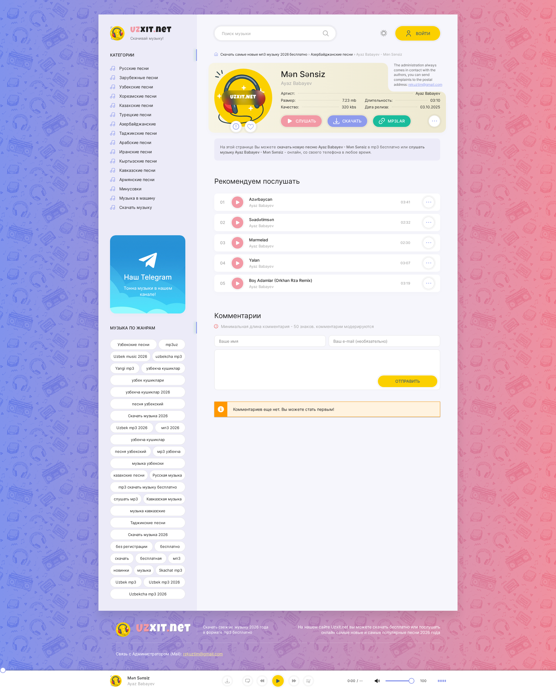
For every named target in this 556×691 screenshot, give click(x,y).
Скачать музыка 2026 (148, 415)
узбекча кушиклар (163, 368)
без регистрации (131, 546)
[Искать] (326, 33)
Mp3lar (396, 120)
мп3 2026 (170, 427)
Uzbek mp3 (126, 582)
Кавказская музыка (164, 499)
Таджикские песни (138, 133)
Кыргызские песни (138, 160)
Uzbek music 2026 (130, 356)
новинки (121, 570)
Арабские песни (135, 142)
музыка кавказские (147, 510)
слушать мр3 (126, 499)
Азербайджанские (137, 123)
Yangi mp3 (124, 368)
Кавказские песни (137, 170)
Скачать (351, 120)
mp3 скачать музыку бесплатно (147, 487)
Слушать (306, 120)
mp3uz (172, 344)
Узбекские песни (136, 86)
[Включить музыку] (278, 681)
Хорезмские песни (137, 96)
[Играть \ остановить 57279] (237, 202)
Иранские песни (135, 151)
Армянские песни (136, 179)
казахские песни (129, 475)
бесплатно (170, 546)
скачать (122, 558)
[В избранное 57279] (250, 126)
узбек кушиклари (148, 380)
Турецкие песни (135, 114)
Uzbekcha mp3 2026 (148, 594)
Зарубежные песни (138, 77)
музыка (144, 570)
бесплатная (151, 558)
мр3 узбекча (168, 451)
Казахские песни (136, 105)
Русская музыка (167, 475)
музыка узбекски (148, 463)
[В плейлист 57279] (434, 121)
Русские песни (134, 68)
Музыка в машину (137, 198)
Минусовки (130, 188)
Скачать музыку (135, 207)
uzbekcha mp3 (169, 356)
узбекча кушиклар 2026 (148, 392)
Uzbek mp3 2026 (131, 427)
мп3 (176, 558)
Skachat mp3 (170, 570)
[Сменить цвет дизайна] (383, 33)
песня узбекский (147, 404)
